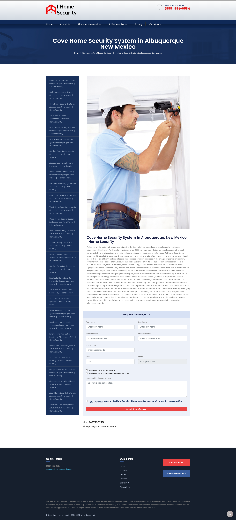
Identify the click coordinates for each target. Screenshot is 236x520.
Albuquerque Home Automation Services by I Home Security (59, 118)
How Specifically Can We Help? (99, 378)
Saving (138, 24)
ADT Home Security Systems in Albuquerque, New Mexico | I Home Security (62, 198)
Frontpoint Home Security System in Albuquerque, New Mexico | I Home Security (61, 325)
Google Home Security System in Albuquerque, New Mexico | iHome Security (62, 372)
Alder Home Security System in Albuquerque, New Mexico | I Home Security (62, 396)
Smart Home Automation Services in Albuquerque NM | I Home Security (62, 337)
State (140, 357)
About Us (65, 24)
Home (49, 24)
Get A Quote (176, 462)
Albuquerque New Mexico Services (96, 53)
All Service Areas (118, 24)
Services (123, 478)
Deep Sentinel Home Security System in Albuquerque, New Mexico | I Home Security (61, 174)
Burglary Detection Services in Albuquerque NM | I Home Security (62, 269)
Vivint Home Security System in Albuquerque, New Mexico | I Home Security (62, 210)
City (87, 357)
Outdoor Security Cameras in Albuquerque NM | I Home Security (61, 154)
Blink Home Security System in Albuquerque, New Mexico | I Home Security (62, 95)
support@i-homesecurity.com (101, 426)
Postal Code (91, 345)
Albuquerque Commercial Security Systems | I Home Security (61, 360)
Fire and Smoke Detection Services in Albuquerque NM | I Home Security (62, 257)
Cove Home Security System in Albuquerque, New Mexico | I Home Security (62, 107)
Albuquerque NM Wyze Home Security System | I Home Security (62, 384)
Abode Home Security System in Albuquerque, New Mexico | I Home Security (62, 83)
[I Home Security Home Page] (61, 9)
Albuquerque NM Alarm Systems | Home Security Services (60, 301)
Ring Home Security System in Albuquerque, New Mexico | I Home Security (62, 233)
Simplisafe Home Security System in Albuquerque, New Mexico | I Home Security (61, 281)
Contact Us (125, 483)
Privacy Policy (125, 487)
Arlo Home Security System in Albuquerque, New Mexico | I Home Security (61, 407)
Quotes (123, 474)
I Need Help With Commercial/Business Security (108, 373)
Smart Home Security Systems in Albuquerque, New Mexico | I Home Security (62, 130)
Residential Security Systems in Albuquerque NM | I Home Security (62, 186)
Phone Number (144, 333)
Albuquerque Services (90, 24)
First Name (90, 322)
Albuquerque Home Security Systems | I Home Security (61, 164)
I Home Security (64, 515)
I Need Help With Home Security (101, 370)
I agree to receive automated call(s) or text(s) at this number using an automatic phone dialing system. (135, 402)
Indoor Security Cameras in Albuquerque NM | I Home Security (60, 245)
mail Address (92, 333)
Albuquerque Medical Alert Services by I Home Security (61, 291)
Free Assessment (176, 473)
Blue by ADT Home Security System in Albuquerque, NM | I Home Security (62, 142)
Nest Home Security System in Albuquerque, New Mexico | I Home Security (62, 348)
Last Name (142, 322)
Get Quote (155, 24)
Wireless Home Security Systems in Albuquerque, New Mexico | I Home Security (62, 313)
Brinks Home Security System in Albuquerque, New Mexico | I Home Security (62, 222)
